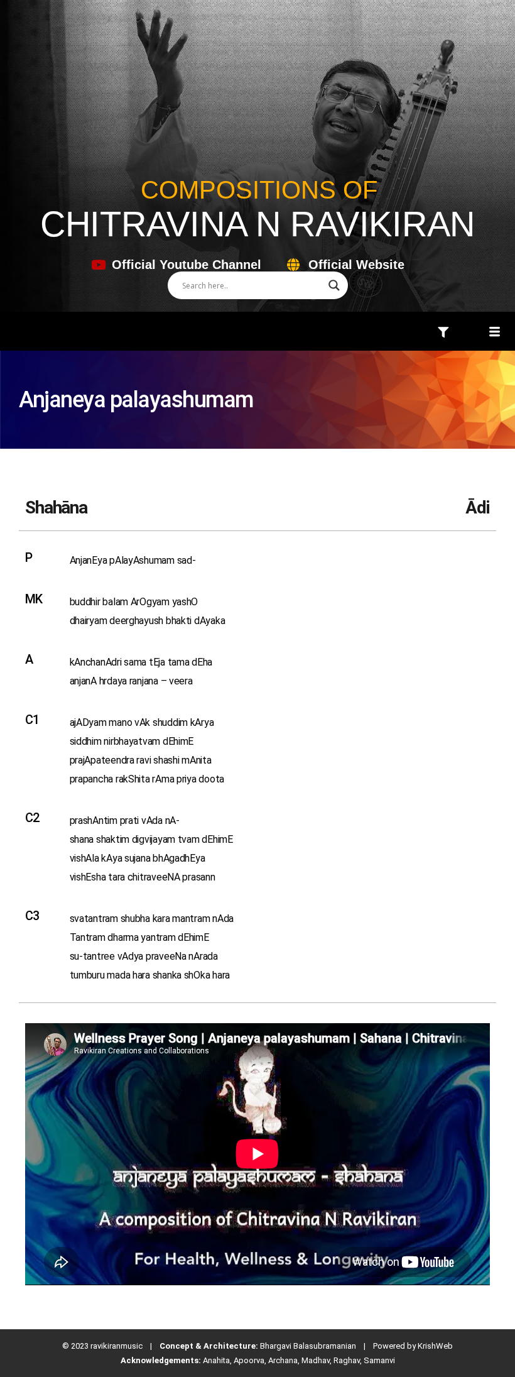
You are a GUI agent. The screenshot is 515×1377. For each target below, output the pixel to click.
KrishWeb (435, 1346)
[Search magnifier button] (334, 285)
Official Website (356, 265)
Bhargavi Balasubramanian (308, 1346)
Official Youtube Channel (186, 265)
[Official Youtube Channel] (98, 265)
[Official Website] (293, 265)
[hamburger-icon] (443, 332)
